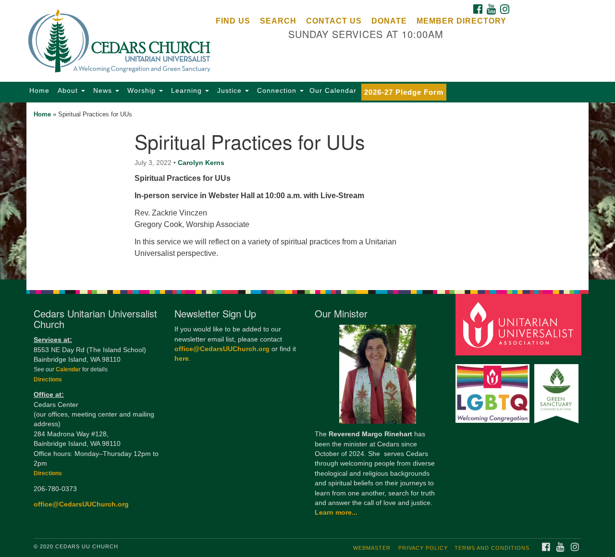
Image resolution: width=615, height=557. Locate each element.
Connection (277, 90)
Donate (389, 21)
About (67, 90)
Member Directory (461, 21)
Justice (229, 90)
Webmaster (372, 548)
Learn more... (336, 512)
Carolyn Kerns (201, 162)
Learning (186, 90)
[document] (307, 190)
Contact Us (334, 21)
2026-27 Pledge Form (403, 92)
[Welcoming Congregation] (493, 388)
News (102, 90)
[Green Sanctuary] (557, 388)
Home (39, 90)
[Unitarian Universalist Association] (519, 324)
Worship (141, 90)
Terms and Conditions (492, 548)
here (181, 358)
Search (278, 21)
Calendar (69, 369)
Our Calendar (333, 90)
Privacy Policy (423, 548)
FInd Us (233, 21)
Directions (48, 379)
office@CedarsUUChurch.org (81, 504)
